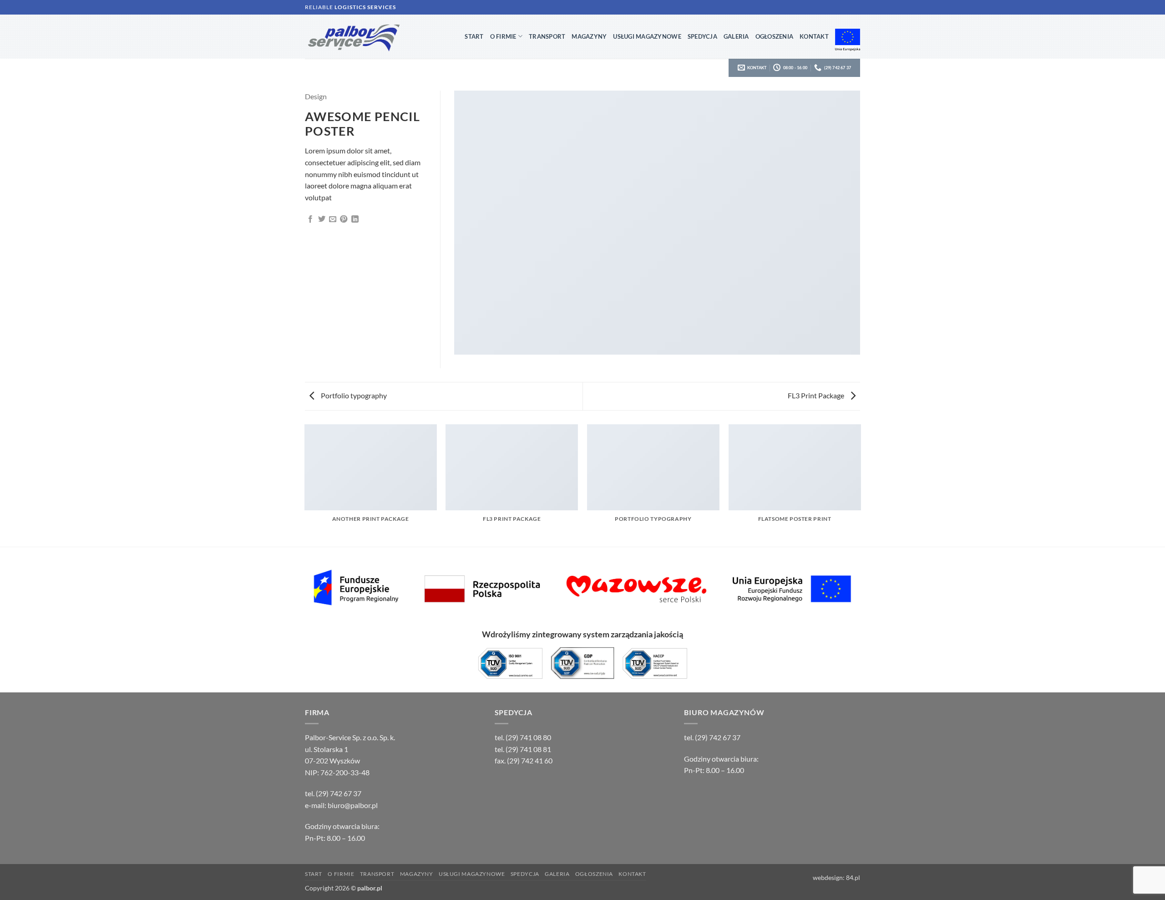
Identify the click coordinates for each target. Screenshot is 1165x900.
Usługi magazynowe (647, 36)
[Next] (860, 484)
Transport (547, 36)
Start (474, 36)
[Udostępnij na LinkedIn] (355, 219)
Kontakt (814, 36)
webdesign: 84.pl (836, 877)
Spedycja (702, 36)
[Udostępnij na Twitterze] (321, 219)
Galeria (736, 36)
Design (316, 96)
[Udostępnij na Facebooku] (310, 219)
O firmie (503, 36)
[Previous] (305, 484)
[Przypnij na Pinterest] (343, 219)
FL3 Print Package (817, 395)
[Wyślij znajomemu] (332, 219)
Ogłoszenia (774, 36)
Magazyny (589, 36)
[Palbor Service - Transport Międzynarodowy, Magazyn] (377, 37)
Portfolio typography (353, 395)
